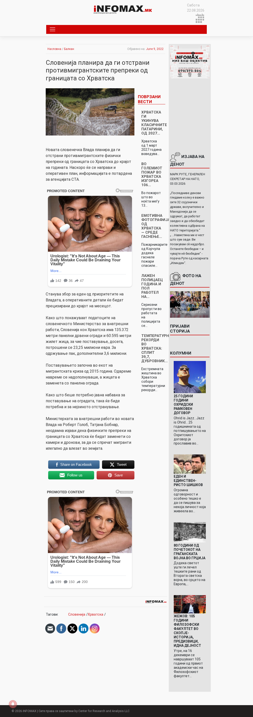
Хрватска (95, 614)
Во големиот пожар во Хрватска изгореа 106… (151, 174)
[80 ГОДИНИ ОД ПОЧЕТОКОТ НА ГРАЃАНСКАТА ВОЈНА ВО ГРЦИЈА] (190, 532)
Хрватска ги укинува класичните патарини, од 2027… (154, 122)
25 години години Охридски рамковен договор (183, 404)
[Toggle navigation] (52, 29)
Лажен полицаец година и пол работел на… (152, 286)
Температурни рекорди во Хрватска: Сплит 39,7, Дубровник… (156, 348)
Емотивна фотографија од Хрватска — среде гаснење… (155, 226)
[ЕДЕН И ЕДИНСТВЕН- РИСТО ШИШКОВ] (190, 464)
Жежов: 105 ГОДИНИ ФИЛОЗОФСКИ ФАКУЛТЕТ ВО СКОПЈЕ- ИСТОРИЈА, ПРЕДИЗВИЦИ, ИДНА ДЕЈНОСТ (187, 631)
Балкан (69, 49)
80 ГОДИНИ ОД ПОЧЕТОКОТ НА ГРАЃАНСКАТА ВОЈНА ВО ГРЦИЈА (189, 551)
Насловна (54, 49)
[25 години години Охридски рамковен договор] (190, 377)
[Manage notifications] (13, 704)
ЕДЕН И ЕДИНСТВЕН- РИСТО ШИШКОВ (188, 480)
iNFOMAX (29, 711)
